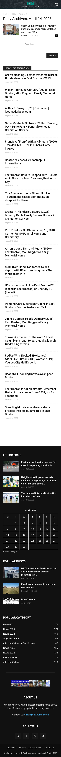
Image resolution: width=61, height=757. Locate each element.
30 (24, 546)
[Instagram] (35, 736)
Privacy (22, 747)
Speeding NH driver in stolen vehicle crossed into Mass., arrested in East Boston (27, 411)
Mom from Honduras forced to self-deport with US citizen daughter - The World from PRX (28, 270)
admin (24, 35)
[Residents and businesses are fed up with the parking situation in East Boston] (11, 466)
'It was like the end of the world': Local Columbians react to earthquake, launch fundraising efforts (30, 340)
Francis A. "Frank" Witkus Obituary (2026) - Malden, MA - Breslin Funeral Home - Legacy (31, 145)
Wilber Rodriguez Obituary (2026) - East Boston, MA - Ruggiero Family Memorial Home (30, 93)
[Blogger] (18, 736)
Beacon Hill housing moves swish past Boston (29, 375)
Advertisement (34, 747)
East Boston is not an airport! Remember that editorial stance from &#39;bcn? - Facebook (30, 392)
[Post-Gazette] (11, 601)
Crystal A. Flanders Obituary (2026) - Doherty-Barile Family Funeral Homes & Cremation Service (29, 215)
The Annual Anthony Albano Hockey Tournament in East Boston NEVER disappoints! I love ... (28, 197)
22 (16, 540)
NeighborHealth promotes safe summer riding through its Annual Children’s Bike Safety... (38, 480)
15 (16, 534)
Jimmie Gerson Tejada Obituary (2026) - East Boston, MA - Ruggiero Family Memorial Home (30, 322)
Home (6, 14)
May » (14, 551)
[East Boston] (30, 4)
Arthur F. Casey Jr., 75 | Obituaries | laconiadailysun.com (27, 110)
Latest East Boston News (17, 68)
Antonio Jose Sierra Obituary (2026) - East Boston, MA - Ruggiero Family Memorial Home (28, 252)
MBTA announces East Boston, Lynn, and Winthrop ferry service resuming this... (39, 571)
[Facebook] (26, 736)
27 (54, 540)
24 (32, 540)
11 (40, 528)
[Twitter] (43, 736)
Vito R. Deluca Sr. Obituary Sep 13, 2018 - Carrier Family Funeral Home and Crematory (30, 233)
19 (47, 534)
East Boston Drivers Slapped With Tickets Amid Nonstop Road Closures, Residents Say (31, 178)
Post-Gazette (28, 599)
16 (24, 534)
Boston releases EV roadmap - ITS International (26, 161)
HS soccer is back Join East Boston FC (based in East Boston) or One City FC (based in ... (29, 289)
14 (7, 534)
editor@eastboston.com (36, 714)
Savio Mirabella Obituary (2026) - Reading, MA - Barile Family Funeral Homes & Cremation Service (31, 126)
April (21, 14)
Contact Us (49, 747)
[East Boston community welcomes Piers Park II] (11, 588)
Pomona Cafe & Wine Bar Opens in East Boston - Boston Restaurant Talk (30, 305)
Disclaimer (11, 747)
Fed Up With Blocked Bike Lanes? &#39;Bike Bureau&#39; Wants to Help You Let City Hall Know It (29, 359)
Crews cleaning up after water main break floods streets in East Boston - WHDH (31, 76)
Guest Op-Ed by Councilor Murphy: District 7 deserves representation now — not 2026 (38, 29)
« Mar (6, 551)
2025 (14, 14)
